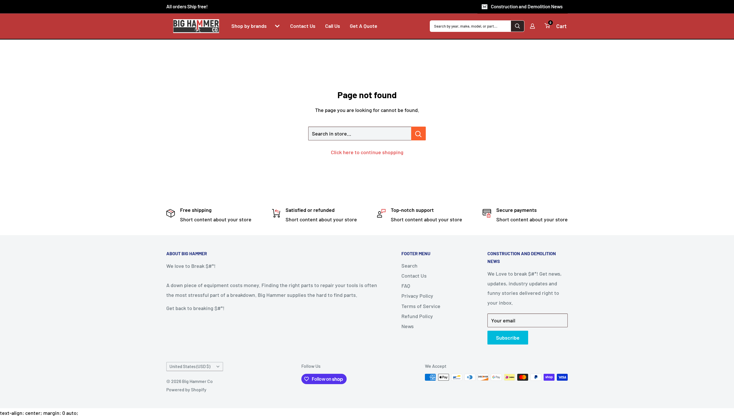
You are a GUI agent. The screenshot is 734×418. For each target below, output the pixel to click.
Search (409, 265)
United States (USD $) (189, 366)
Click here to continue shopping (367, 152)
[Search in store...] (418, 133)
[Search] (517, 26)
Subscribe (508, 337)
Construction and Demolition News (527, 6)
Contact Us (414, 275)
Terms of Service (420, 306)
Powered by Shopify (186, 389)
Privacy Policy (417, 296)
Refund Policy (417, 316)
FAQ (405, 285)
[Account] (532, 26)
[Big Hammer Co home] (196, 26)
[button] (277, 26)
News (407, 326)
